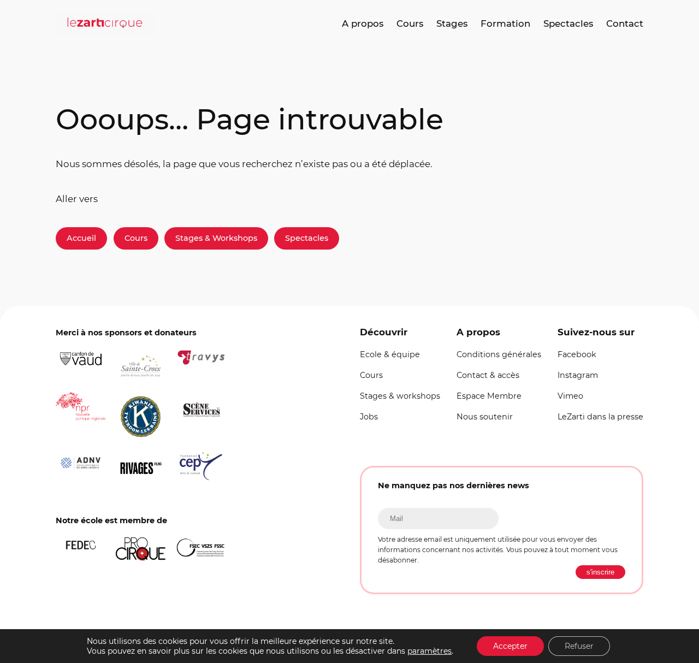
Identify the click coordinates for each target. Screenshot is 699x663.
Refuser (579, 646)
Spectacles (306, 238)
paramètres (429, 651)
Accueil (81, 238)
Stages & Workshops (216, 238)
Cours (136, 238)
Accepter (510, 646)
